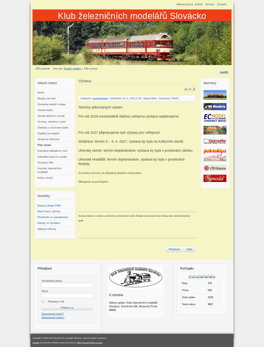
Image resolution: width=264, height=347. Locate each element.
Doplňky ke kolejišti (48, 133)
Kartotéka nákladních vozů (52, 150)
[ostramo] (215, 143)
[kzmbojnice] (215, 170)
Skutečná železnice (48, 139)
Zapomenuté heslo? (53, 313)
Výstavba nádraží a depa (51, 104)
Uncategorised (100, 98)
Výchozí (210, 4)
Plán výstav (44, 145)
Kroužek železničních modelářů (49, 170)
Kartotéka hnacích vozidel (52, 156)
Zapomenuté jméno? (53, 317)
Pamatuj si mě (56, 301)
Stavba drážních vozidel (51, 115)
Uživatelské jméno (52, 280)
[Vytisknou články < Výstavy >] (186, 89)
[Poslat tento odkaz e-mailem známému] (190, 89)
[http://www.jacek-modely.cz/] (215, 160)
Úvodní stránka (72, 68)
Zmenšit (221, 4)
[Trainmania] (215, 98)
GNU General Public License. (90, 343)
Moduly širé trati (46, 98)
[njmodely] (215, 109)
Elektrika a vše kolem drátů (52, 127)
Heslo (45, 291)
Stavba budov (45, 110)
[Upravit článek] (193, 89)
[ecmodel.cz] (215, 121)
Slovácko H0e (45, 162)
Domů (40, 92)
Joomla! (35, 343)
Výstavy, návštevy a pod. (51, 121)
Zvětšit (199, 4)
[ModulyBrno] (215, 133)
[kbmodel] (215, 181)
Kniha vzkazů (45, 177)
